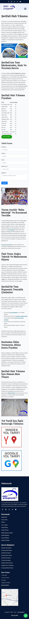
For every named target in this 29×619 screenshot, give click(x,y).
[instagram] (12, 2)
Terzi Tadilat (4, 525)
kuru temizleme (13, 312)
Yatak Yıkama (4, 527)
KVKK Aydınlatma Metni (7, 532)
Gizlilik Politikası (5, 535)
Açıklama (3, 172)
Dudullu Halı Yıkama (6, 552)
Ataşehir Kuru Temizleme (7, 565)
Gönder (4, 183)
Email (2, 159)
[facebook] (9, 2)
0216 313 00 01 (5, 585)
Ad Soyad (3, 146)
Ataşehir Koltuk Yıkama (7, 562)
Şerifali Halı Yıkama (6, 557)
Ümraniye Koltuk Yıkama (7, 567)
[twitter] (14, 2)
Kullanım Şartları (5, 540)
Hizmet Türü (4, 166)
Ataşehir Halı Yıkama (6, 547)
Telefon (3, 153)
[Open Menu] (25, 9)
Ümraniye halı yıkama (6, 244)
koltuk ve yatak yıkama (21, 316)
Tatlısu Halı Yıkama (6, 560)
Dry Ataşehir (11, 229)
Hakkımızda (4, 517)
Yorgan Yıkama (4, 530)
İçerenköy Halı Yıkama (6, 555)
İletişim (3, 522)
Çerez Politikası (5, 537)
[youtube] (20, 2)
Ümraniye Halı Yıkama (6, 550)
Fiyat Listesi (4, 519)
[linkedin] (17, 2)
